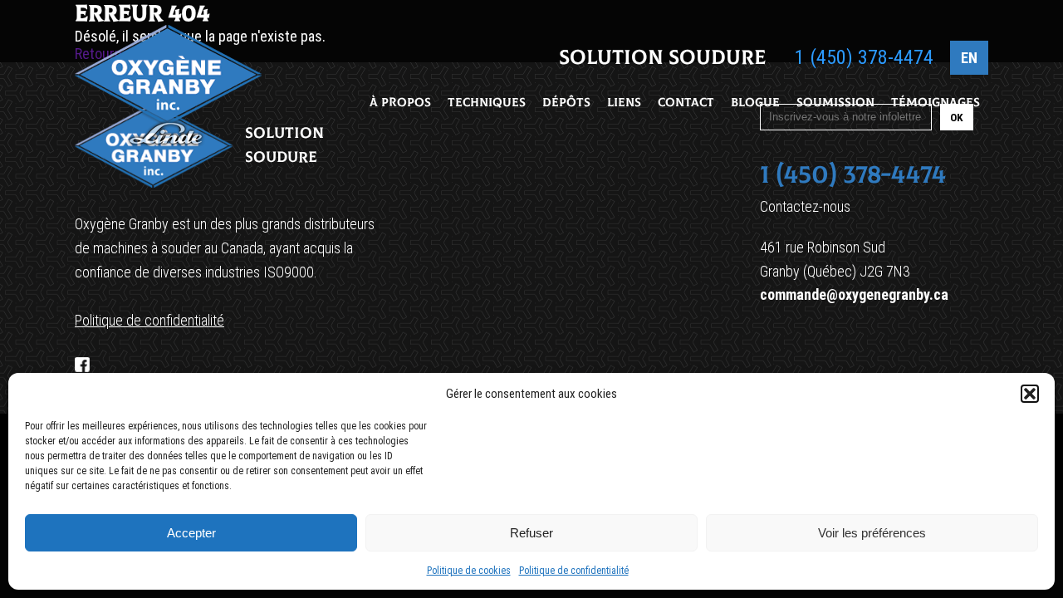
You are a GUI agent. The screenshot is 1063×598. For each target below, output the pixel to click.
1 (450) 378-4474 (864, 57)
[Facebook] (82, 364)
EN (969, 57)
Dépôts (566, 103)
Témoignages (935, 103)
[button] (1029, 393)
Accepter (191, 533)
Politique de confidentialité (574, 570)
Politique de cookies (469, 570)
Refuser (531, 533)
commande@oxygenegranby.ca (854, 294)
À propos (400, 103)
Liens (624, 103)
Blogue (755, 103)
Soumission (835, 103)
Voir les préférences (872, 533)
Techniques (487, 103)
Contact (686, 103)
